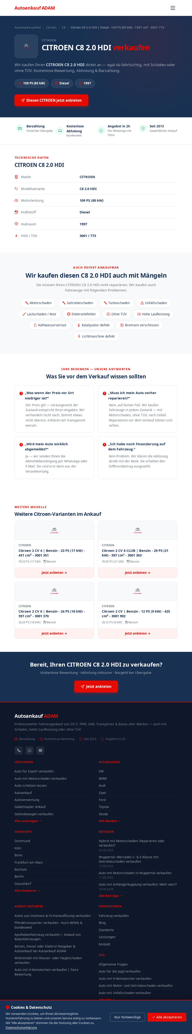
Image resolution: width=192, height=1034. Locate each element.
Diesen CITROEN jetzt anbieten (54, 100)
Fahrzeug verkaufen (114, 915)
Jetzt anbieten (98, 686)
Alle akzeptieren (169, 1017)
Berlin (19, 876)
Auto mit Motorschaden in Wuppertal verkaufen (135, 873)
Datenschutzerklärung (21, 1027)
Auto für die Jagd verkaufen (119, 971)
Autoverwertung (27, 799)
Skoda (103, 814)
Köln (18, 848)
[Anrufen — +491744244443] (19, 750)
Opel (102, 792)
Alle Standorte (25, 890)
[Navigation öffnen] (172, 8)
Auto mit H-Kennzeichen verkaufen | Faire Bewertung (46, 972)
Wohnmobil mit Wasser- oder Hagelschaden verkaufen (48, 960)
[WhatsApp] (29, 750)
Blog (102, 922)
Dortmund (22, 841)
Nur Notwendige (127, 1017)
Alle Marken (108, 821)
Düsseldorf (23, 883)
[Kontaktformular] (40, 750)
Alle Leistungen (26, 821)
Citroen (51, 27)
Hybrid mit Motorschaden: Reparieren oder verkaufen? (132, 843)
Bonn (18, 855)
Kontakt (104, 944)
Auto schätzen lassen (31, 785)
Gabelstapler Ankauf (30, 806)
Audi (102, 785)
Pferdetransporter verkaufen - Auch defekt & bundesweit (48, 925)
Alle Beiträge (109, 896)
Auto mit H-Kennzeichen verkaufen (125, 978)
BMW (103, 778)
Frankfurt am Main (29, 862)
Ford (102, 799)
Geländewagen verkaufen (34, 814)
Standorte (106, 930)
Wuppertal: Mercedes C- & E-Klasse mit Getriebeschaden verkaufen (129, 859)
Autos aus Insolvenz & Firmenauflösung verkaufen (53, 915)
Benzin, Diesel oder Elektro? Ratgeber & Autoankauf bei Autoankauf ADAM (45, 948)
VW (101, 771)
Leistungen (107, 937)
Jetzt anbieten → (54, 573)
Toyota (104, 806)
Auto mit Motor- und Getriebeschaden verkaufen (136, 985)
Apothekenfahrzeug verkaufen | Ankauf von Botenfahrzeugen (48, 936)
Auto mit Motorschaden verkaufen (40, 778)
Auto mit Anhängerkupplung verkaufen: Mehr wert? (138, 884)
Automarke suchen (28, 27)
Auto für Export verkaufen (34, 771)
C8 (64, 27)
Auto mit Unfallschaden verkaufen (125, 993)
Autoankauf (35, 8)
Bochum (21, 869)
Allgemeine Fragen (113, 964)
